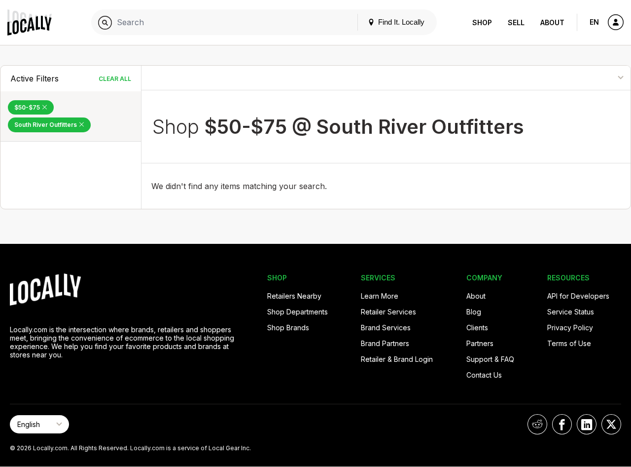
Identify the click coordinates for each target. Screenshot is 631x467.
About (552, 22)
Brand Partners (385, 343)
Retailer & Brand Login (397, 359)
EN (594, 22)
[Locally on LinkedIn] (586, 424)
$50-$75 (27, 107)
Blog (473, 312)
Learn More (379, 296)
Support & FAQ (490, 359)
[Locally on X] (611, 424)
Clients (477, 327)
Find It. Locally (400, 22)
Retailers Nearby (294, 296)
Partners (479, 343)
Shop (482, 22)
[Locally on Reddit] (537, 424)
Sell (516, 22)
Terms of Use (569, 343)
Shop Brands (288, 327)
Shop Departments (297, 312)
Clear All (115, 78)
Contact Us (484, 375)
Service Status (570, 312)
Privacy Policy (570, 327)
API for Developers (578, 296)
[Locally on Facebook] (562, 424)
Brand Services (386, 327)
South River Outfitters (46, 124)
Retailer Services (388, 312)
